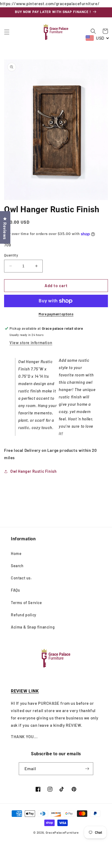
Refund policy (23, 615)
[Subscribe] (87, 768)
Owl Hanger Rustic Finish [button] (33, 471)
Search (17, 565)
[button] (7, 32)
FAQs (15, 590)
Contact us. (21, 578)
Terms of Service (26, 602)
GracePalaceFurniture (62, 832)
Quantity (11, 255)
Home (16, 553)
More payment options (56, 314)
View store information (31, 342)
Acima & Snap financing (33, 627)
